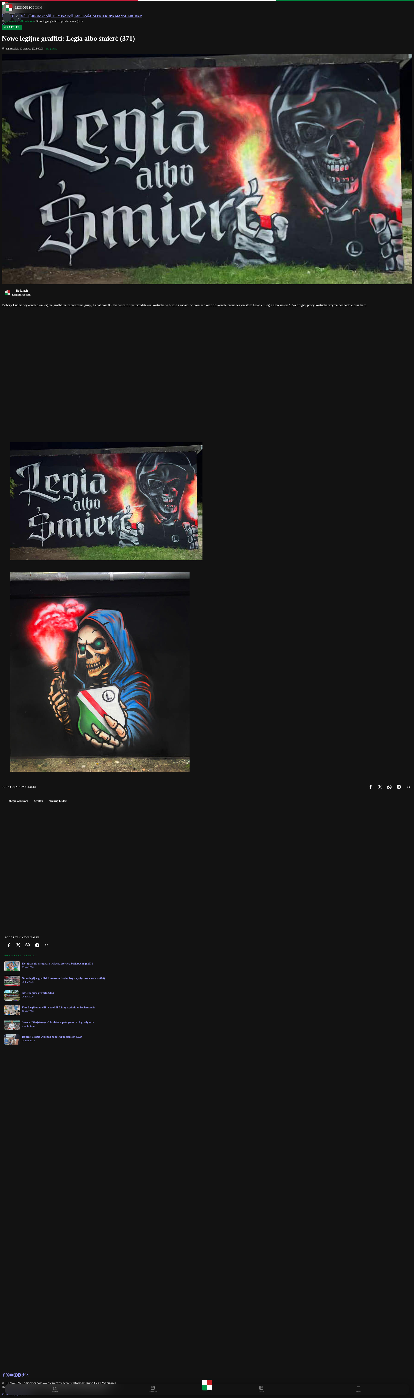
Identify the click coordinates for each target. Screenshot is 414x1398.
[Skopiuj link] (408, 787)
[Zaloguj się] (4, 24)
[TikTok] (23, 1376)
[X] (380, 787)
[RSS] (27, 1376)
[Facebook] (370, 787)
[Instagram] (15, 1376)
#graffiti (38, 800)
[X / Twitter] (7, 1376)
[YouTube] (11, 1376)
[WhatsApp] (389, 787)
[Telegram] (399, 787)
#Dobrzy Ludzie (58, 800)
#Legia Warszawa (18, 800)
